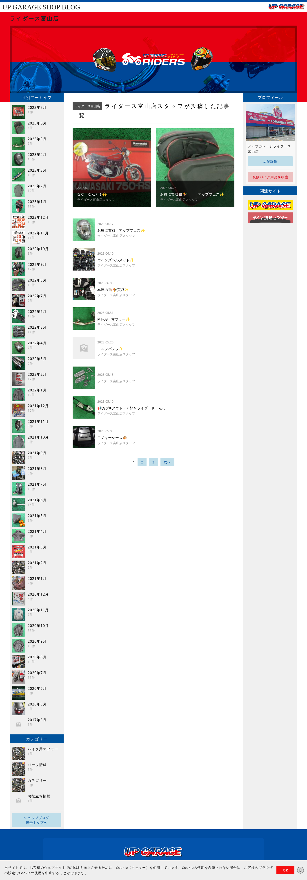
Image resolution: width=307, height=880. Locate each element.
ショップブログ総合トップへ (36, 820)
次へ (167, 462)
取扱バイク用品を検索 (270, 177)
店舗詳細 (270, 161)
